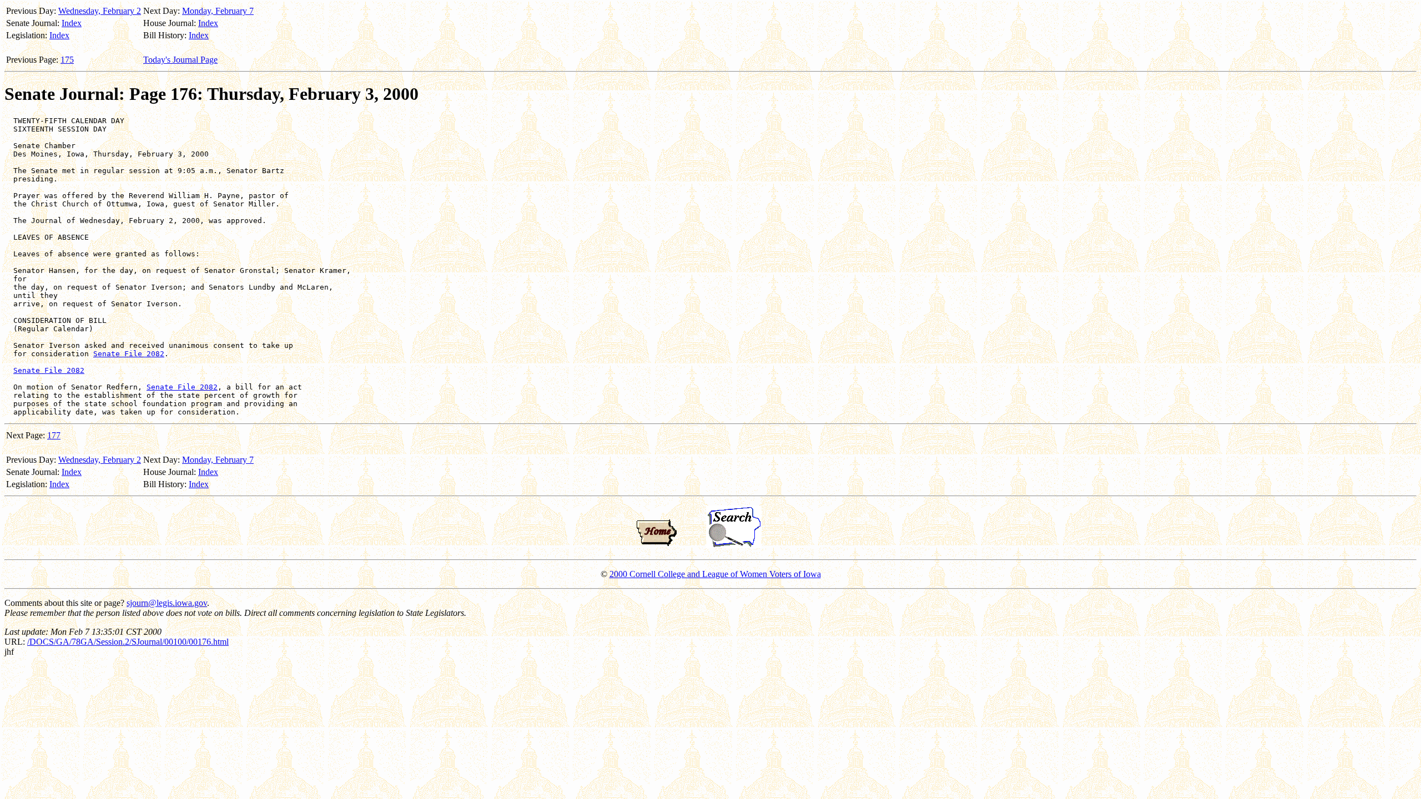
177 (54, 435)
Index (72, 23)
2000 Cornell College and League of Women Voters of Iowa (715, 574)
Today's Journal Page (180, 59)
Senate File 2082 (128, 354)
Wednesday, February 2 (99, 11)
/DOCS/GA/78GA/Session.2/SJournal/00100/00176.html (128, 641)
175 (67, 59)
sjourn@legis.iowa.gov (167, 603)
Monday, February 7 (218, 11)
